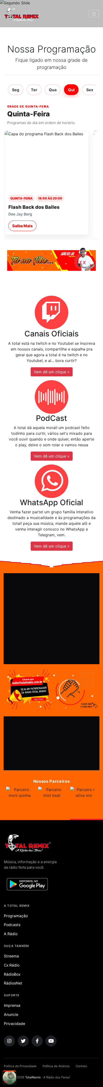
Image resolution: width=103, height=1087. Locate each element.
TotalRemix (33, 1077)
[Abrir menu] (94, 13)
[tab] (15, 89)
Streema (11, 956)
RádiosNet (13, 983)
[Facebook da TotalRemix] (37, 1041)
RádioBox (12, 974)
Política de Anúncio (56, 1066)
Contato (81, 1066)
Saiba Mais (22, 225)
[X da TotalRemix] (23, 1041)
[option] (20, 800)
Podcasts (12, 925)
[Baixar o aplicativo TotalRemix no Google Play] (27, 884)
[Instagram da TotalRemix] (9, 1041)
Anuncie (11, 1014)
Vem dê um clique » (51, 371)
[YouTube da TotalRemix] (51, 1041)
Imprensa (12, 1005)
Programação (16, 916)
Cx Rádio (11, 965)
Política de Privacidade (20, 1066)
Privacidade (14, 1023)
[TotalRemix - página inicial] (22, 13)
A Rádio (10, 934)
